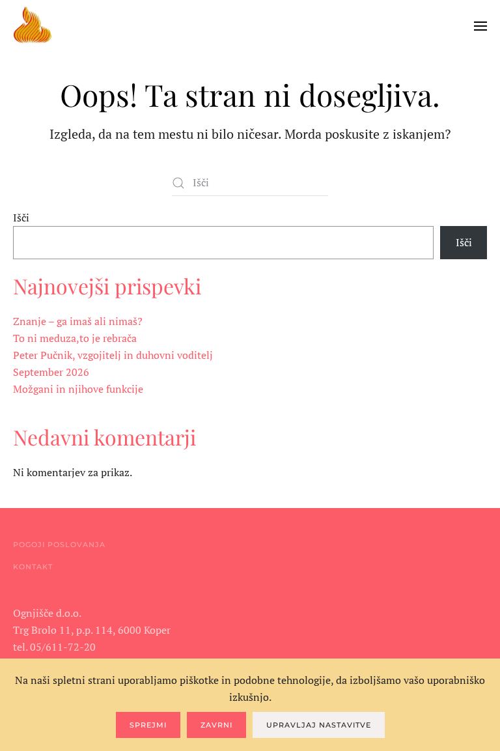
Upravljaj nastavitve (318, 725)
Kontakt (33, 566)
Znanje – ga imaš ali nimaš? (78, 321)
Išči (21, 217)
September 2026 (51, 372)
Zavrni (216, 725)
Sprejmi (148, 725)
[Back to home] (32, 26)
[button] (480, 26)
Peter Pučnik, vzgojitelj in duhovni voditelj (113, 355)
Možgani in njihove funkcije (78, 389)
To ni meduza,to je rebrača (75, 338)
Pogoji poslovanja (59, 544)
